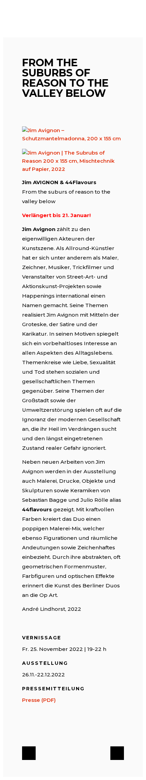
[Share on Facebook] (25, 728)
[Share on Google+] (47, 728)
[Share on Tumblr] (69, 728)
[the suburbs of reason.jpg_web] (73, 161)
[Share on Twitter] (36, 728)
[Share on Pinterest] (79, 728)
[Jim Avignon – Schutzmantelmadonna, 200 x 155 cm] (73, 134)
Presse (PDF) (39, 700)
